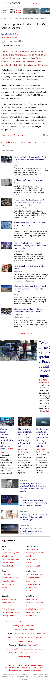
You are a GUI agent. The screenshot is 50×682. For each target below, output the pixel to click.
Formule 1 (5, 587)
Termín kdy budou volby (10, 559)
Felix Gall (29, 563)
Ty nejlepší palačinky (34, 574)
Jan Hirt (29, 556)
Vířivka (29, 641)
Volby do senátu (8, 563)
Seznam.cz (36, 3)
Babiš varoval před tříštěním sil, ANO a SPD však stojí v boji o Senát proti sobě (25, 437)
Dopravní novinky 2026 (34, 606)
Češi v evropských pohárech (24, 629)
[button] (6, 159)
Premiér (20, 142)
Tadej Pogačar (31, 559)
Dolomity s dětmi (8, 616)
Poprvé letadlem (8, 602)
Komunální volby (8, 566)
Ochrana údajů (37, 668)
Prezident (29, 142)
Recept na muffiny (33, 578)
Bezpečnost (18, 271)
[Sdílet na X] (47, 135)
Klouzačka (19, 637)
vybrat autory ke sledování (9, 37)
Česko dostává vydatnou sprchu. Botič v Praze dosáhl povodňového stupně (30, 158)
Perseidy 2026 (18, 626)
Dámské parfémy (26, 649)
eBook (6, 41)
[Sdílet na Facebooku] (44, 135)
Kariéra (33, 665)
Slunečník (9, 637)
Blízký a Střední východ (21, 317)
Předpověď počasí (35, 622)
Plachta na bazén (28, 633)
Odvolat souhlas (15, 670)
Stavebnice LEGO (12, 649)
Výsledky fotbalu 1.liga (10, 578)
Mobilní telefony (33, 645)
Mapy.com (23, 622)
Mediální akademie (12, 668)
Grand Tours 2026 (33, 566)
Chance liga (6, 574)
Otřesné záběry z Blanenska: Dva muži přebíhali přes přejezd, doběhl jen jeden (6, 438)
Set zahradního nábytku (33, 637)
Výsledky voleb (7, 556)
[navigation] (3, 3)
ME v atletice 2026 (8, 584)
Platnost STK (31, 616)
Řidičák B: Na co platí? (34, 609)
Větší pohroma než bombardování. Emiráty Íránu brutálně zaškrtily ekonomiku (28, 312)
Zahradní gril (20, 641)
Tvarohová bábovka (33, 584)
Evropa (16, 183)
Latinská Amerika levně (10, 612)
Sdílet (15, 41)
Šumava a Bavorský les (10, 606)
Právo (3, 34)
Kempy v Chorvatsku (9, 599)
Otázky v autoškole (33, 612)
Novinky (9, 34)
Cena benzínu (30, 626)
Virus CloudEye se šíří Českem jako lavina (29, 267)
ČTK (14, 34)
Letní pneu (39, 649)
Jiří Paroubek (40, 142)
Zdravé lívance (31, 581)
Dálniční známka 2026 (34, 602)
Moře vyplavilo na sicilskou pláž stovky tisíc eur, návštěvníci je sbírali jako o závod (30, 289)
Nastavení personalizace (32, 670)
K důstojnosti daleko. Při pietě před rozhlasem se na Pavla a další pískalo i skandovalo (29, 202)
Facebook (10, 665)
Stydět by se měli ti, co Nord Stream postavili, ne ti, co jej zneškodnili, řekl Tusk (42, 437)
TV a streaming (19, 251)
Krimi (15, 228)
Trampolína (40, 633)
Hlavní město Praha (20, 208)
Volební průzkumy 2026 (10, 553)
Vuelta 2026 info (32, 549)
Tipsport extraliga (8, 581)
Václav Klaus (6, 145)
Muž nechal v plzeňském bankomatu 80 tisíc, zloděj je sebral (29, 224)
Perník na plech (32, 591)
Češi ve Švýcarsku (8, 609)
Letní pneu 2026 (32, 599)
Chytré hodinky (34, 653)
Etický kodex (25, 668)
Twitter (18, 665)
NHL (3, 591)
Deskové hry (13, 653)
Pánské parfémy (24, 657)
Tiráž (40, 665)
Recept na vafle (32, 587)
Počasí (16, 165)
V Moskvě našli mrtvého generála (28, 179)
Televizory (23, 653)
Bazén (17, 633)
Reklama (25, 665)
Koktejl (16, 294)
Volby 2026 (6, 549)
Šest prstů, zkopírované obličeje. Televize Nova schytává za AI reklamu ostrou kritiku (30, 245)
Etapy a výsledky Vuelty (35, 553)
